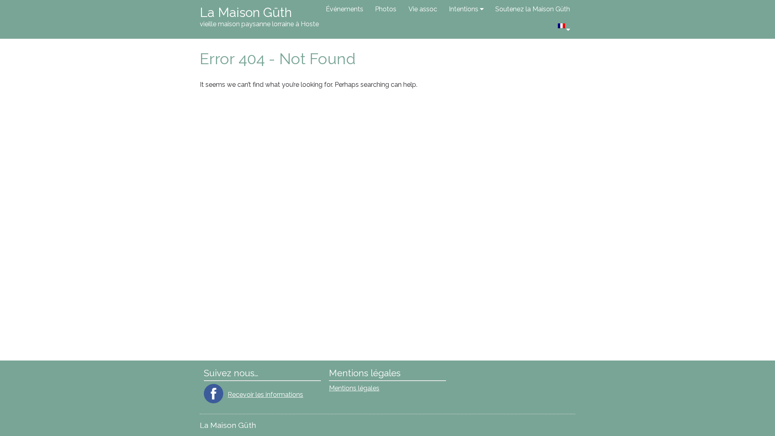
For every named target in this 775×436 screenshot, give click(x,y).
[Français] (564, 28)
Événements (344, 9)
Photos (385, 9)
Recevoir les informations (265, 394)
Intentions (463, 9)
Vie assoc (422, 9)
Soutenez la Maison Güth (532, 9)
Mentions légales (354, 388)
